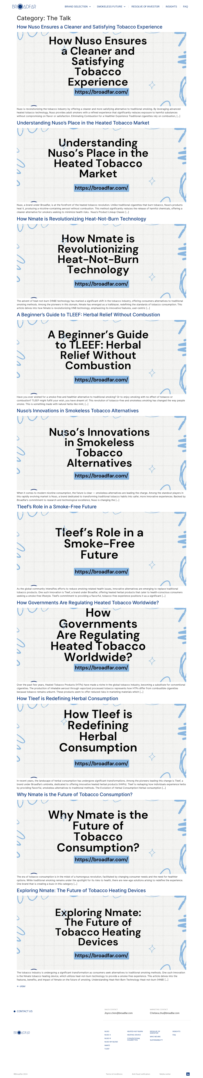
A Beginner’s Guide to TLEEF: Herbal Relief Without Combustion (88, 314)
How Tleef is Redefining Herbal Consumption (67, 698)
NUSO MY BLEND (111, 1042)
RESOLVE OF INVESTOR (146, 6)
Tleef (107, 1049)
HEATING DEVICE (134, 1035)
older (21, 986)
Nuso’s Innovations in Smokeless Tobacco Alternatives (78, 410)
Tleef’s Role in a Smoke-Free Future (57, 506)
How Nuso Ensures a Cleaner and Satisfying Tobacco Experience (89, 27)
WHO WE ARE (155, 1036)
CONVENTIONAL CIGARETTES (133, 1039)
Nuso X (107, 1035)
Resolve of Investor (155, 1032)
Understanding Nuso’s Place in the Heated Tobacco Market (83, 123)
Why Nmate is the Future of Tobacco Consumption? (75, 794)
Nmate (107, 1045)
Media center (165, 1074)
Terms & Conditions (114, 1074)
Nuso (106, 1031)
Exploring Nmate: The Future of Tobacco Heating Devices (81, 890)
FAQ (185, 6)
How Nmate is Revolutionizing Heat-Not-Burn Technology (81, 219)
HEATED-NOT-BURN (135, 1031)
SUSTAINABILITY (156, 1040)
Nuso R (107, 1038)
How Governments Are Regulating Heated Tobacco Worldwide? (88, 602)
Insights (171, 6)
